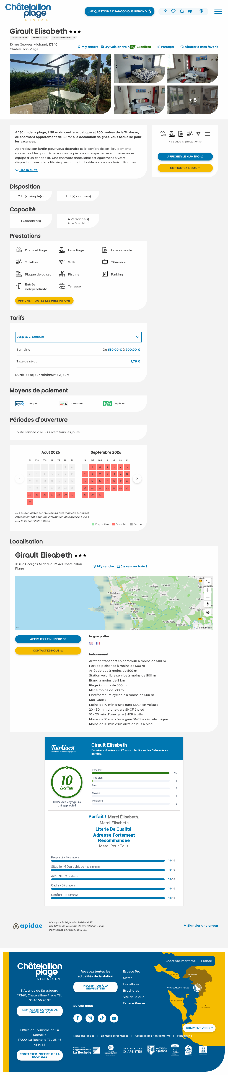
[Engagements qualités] (175, 1050)
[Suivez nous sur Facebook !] (77, 1018)
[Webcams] (201, 11)
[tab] (74, 337)
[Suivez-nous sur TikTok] (102, 1018)
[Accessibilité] (165, 11)
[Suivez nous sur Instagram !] (90, 1018)
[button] (182, 11)
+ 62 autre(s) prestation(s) (185, 141)
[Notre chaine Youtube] (114, 1018)
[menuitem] (28, 12)
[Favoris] (173, 11)
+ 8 (193, 100)
